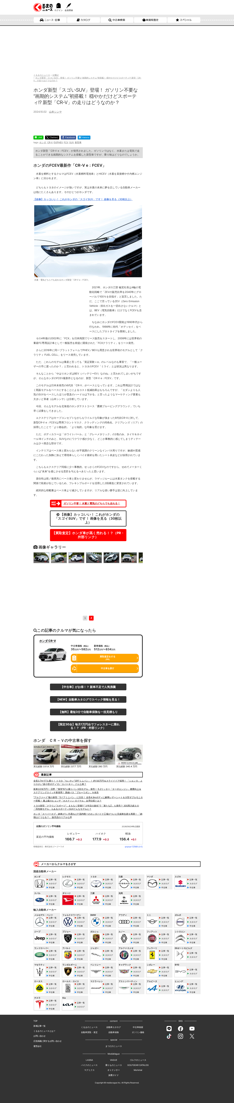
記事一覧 (53, 879)
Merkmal (138, 1070)
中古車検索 (118, 20)
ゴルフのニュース (138, 1060)
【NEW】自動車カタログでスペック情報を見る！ (88, 699)
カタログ (85, 20)
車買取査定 (152, 20)
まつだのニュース (113, 1046)
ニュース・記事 (52, 20)
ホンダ (42, 142)
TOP (35, 1021)
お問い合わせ (39, 1036)
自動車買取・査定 (89, 1032)
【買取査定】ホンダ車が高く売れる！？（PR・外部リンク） (88, 535)
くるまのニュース (89, 1027)
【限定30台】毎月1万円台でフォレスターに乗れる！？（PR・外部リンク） (88, 725)
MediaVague (114, 1053)
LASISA (89, 1060)
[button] (38, 755)
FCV (66, 142)
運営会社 (37, 1046)
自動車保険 (113, 1032)
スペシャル (186, 20)
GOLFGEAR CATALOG (138, 1065)
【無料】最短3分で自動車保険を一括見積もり (88, 712)
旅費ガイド (113, 1075)
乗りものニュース (113, 1065)
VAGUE (113, 1060)
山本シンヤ (55, 111)
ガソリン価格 (138, 1032)
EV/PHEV (58, 142)
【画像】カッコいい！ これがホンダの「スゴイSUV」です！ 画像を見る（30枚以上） (83, 199)
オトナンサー (113, 1070)
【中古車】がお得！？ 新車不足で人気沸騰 (88, 687)
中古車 (52, 887)
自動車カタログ (113, 1027)
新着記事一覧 (39, 1026)
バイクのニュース (89, 1065)
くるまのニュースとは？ (44, 1031)
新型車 (78, 142)
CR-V (49, 142)
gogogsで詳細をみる (134, 846)
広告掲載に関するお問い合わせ (47, 1041)
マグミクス (89, 1070)
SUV (71, 142)
